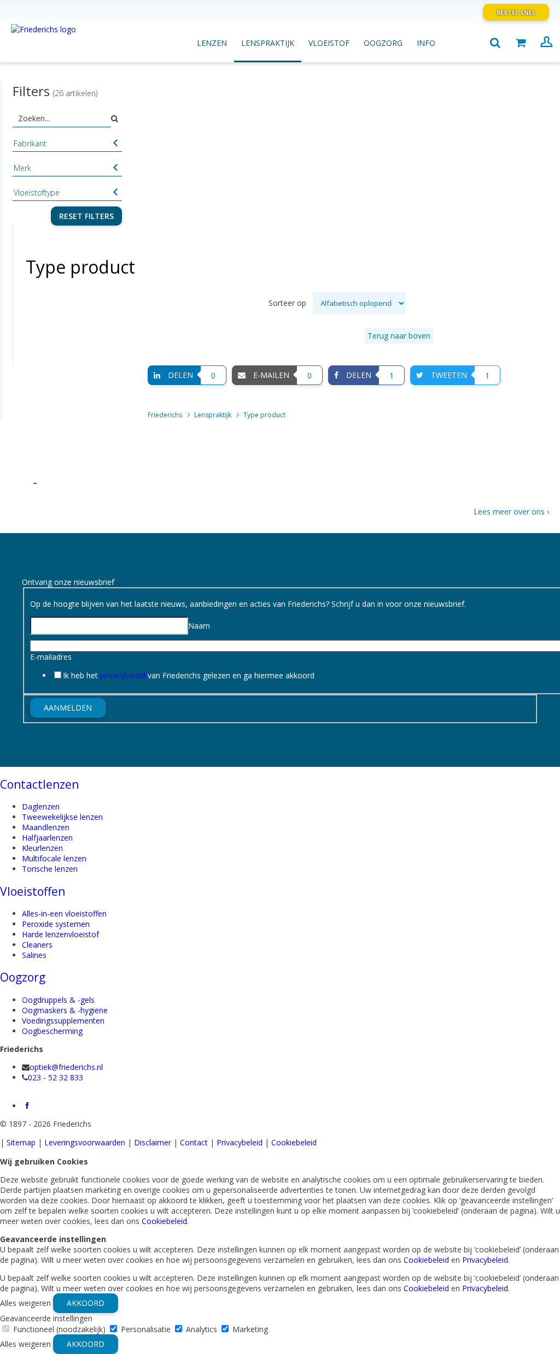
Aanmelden (68, 707)
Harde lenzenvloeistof (60, 934)
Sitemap (21, 1142)
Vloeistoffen (32, 891)
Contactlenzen (39, 784)
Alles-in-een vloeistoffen (64, 913)
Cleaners (37, 944)
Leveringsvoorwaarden (84, 1142)
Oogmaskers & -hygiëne (65, 1010)
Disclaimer (152, 1142)
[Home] (68, 37)
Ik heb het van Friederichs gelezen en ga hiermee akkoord (188, 675)
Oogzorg (22, 977)
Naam (199, 625)
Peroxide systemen (56, 924)
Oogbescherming (52, 1031)
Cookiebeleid (294, 1142)
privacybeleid (122, 675)
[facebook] (27, 1105)
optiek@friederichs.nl (66, 1067)
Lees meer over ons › (511, 511)
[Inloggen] (546, 43)
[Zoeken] (495, 43)
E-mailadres (51, 657)
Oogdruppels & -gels (58, 1000)
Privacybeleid (239, 1142)
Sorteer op (288, 303)
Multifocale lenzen (54, 858)
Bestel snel (516, 12)
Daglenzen (41, 806)
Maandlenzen (45, 827)
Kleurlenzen (42, 848)
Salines (34, 955)
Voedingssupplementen (63, 1020)
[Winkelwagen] (520, 43)
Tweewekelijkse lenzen (62, 817)
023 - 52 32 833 (55, 1077)
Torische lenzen (50, 869)
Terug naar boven (399, 335)
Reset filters (86, 216)
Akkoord (85, 1303)
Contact (194, 1142)
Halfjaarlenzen (47, 837)
